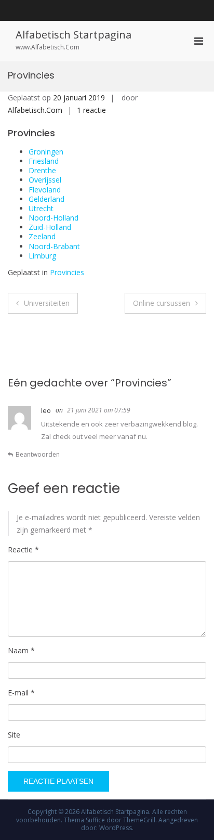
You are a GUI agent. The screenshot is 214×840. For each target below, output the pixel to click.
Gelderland (46, 199)
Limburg (42, 256)
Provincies (67, 272)
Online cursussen (161, 303)
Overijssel (45, 180)
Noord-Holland (53, 218)
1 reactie (91, 110)
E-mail (21, 692)
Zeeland (42, 236)
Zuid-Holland (50, 227)
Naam (21, 650)
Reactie (23, 549)
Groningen (46, 152)
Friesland (44, 161)
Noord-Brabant (54, 246)
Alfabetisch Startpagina (73, 35)
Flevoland (45, 190)
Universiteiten (47, 303)
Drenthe (42, 170)
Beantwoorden (38, 454)
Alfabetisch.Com (35, 110)
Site (14, 735)
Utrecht (41, 208)
